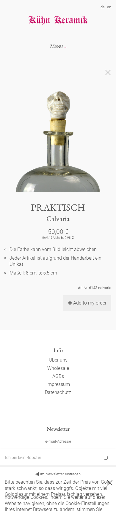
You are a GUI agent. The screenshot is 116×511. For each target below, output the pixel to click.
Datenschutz (58, 392)
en (109, 7)
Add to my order (89, 303)
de (103, 7)
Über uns (58, 360)
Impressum (58, 384)
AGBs (58, 376)
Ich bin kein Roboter (23, 457)
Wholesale (58, 368)
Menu (56, 46)
